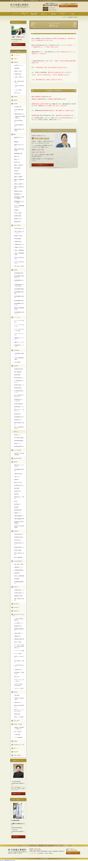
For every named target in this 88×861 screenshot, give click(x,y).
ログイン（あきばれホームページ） (7, 860)
